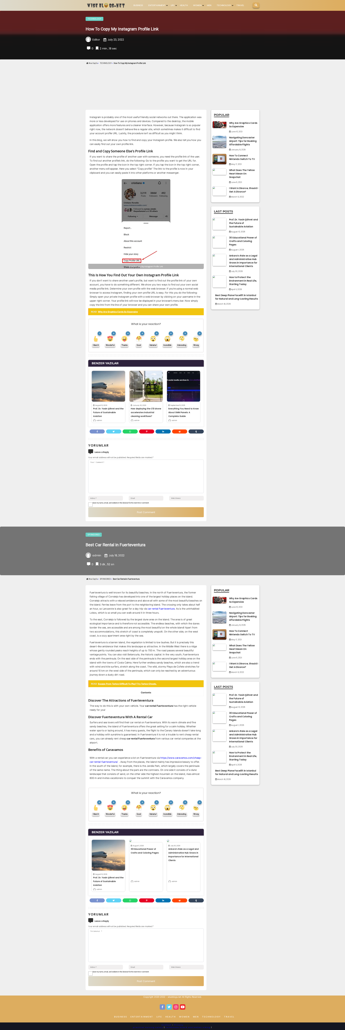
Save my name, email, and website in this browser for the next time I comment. (121, 503)
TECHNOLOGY (224, 5)
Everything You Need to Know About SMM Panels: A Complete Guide (183, 412)
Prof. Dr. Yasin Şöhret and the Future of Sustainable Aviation (108, 412)
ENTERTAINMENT (156, 5)
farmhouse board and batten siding (188, 1027)
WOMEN (197, 5)
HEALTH (184, 5)
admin (99, 420)
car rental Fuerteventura (161, 608)
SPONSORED (94, 534)
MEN (209, 5)
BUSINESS (138, 5)
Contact (166, 1025)
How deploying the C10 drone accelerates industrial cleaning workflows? (146, 412)
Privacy (179, 1025)
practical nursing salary (148, 1027)
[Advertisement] (172, 85)
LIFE (173, 5)
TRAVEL (240, 5)
